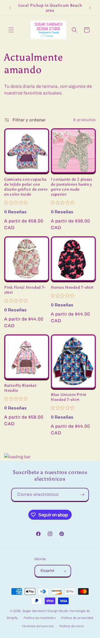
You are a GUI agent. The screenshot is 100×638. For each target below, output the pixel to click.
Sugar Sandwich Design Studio (45, 611)
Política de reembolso (40, 617)
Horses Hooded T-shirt (72, 287)
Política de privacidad (77, 617)
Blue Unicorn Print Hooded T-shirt (68, 397)
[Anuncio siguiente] (90, 8)
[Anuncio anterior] (10, 8)
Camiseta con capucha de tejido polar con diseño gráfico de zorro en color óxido (26, 187)
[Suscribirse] (82, 494)
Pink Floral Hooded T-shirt (25, 290)
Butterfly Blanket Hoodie (20, 388)
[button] (11, 30)
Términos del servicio (38, 626)
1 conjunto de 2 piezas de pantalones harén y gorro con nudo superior (71, 187)
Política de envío (71, 626)
